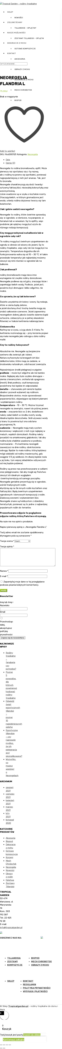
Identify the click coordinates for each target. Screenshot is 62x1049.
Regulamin (29, 984)
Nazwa (4, 571)
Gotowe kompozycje (25, 49)
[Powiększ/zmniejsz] (1, 1044)
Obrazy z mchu (40, 965)
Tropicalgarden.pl (18, 1006)
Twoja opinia (7, 546)
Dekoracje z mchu (16, 43)
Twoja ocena (7, 541)
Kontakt (11, 53)
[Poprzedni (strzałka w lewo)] (1, 1048)
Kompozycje (14, 965)
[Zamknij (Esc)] (10, 1044)
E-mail (4, 576)
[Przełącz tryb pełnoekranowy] (4, 1044)
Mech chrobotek (23, 90)
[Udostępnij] (7, 1044)
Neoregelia (33, 154)
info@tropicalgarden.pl (11, 927)
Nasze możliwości (16, 33)
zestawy (12, 961)
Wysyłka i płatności (35, 991)
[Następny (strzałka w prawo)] (4, 1048)
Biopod (17, 100)
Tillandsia (14, 958)
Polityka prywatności (36, 988)
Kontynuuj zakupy (13, 1039)
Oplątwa (10, 880)
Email (2, 612)
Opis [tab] (8, 159)
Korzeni (9, 857)
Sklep (10, 12)
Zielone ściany (14, 22)
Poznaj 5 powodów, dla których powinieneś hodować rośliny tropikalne (11, 685)
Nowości (18, 18)
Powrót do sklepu (32, 1034)
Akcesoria (19, 59)
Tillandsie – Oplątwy (25, 28)
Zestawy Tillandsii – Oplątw (29, 38)
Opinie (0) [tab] (10, 163)
